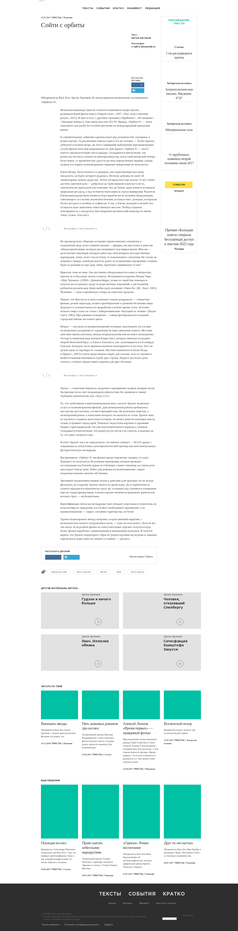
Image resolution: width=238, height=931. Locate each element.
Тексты (87, 8)
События (103, 8)
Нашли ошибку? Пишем (141, 556)
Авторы (112, 903)
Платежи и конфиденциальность (82, 924)
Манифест (134, 8)
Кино (119, 572)
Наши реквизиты (51, 924)
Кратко (118, 8)
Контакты (127, 903)
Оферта (108, 924)
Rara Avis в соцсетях (166, 903)
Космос (103, 572)
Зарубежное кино (59, 572)
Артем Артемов (83, 572)
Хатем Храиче (137, 572)
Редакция (152, 8)
